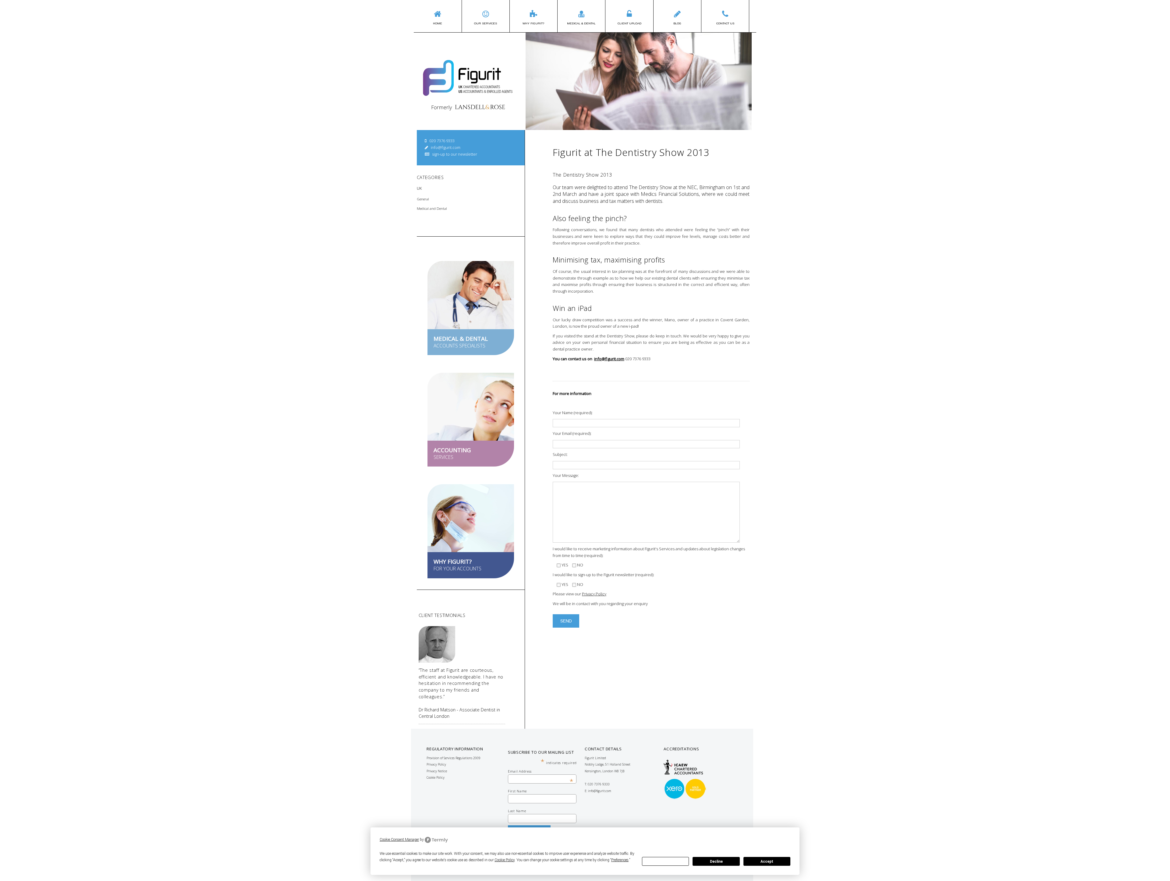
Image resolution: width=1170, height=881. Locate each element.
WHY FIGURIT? (533, 23)
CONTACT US (725, 23)
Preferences (665, 861)
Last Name (517, 811)
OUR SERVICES (485, 23)
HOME (437, 23)
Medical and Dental (432, 208)
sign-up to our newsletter (454, 154)
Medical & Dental (581, 23)
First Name (517, 791)
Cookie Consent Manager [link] (399, 839)
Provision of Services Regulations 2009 (453, 758)
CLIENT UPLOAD (629, 23)
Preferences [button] (620, 860)
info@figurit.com (445, 147)
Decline (716, 861)
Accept (766, 861)
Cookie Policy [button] (505, 860)
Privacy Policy (594, 594)
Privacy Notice (437, 771)
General (423, 199)
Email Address (540, 771)
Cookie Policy (436, 777)
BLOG (677, 23)
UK (419, 188)
